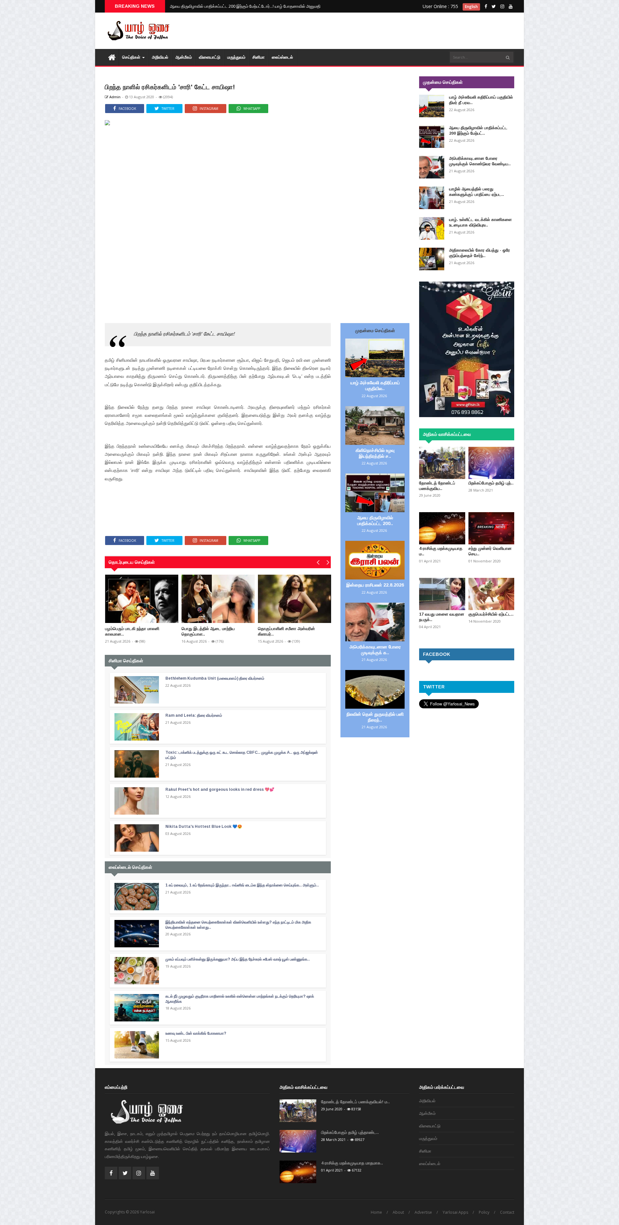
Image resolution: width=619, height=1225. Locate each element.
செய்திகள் (132, 57)
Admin (114, 96)
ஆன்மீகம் (183, 57)
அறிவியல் (160, 57)
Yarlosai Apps (455, 1212)
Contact (507, 1212)
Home (376, 1212)
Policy (484, 1212)
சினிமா (258, 57)
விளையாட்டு (209, 57)
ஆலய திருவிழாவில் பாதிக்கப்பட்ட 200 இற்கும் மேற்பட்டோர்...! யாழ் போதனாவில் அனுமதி (245, 6)
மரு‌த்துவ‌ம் (236, 57)
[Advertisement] (396, 32)
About (398, 1212)
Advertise (423, 1212)
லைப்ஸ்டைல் (282, 57)
